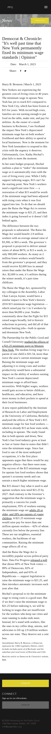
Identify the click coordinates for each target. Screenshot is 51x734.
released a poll (38, 560)
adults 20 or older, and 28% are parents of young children (23, 514)
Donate (25, 683)
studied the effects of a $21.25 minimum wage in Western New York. (25, 345)
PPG (10, 7)
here (4, 659)
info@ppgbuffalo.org (12, 727)
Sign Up (25, 705)
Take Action (40, 20)
